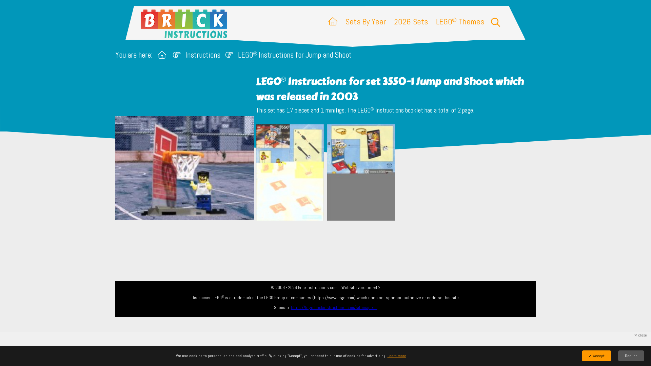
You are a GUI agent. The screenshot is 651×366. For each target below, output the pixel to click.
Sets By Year (366, 21)
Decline (631, 356)
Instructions (202, 55)
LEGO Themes (460, 21)
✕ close (640, 335)
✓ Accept (597, 356)
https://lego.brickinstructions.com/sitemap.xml (334, 307)
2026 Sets (411, 21)
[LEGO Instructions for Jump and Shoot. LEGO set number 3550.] (290, 173)
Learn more (397, 356)
